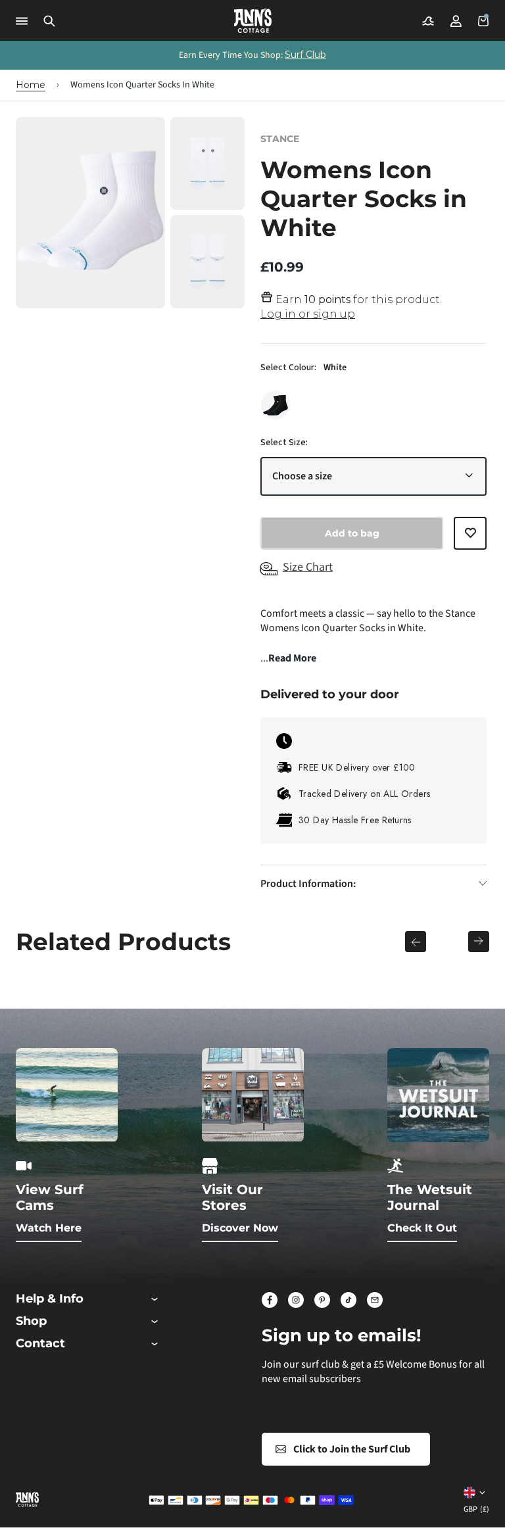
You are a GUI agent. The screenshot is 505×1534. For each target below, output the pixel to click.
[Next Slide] (478, 941)
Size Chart (308, 567)
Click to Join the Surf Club (351, 1449)
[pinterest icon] (322, 1300)
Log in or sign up (307, 314)
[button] (49, 21)
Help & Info (50, 1299)
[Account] (456, 21)
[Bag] (483, 21)
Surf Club (305, 54)
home (30, 85)
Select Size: (284, 442)
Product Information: (308, 883)
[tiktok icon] (348, 1300)
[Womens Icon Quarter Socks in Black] (275, 405)
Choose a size (302, 476)
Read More (292, 658)
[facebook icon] (269, 1300)
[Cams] (428, 21)
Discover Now (240, 1228)
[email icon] (375, 1300)
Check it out (422, 1228)
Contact (40, 1344)
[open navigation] (22, 21)
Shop (31, 1321)
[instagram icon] (296, 1300)
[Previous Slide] (415, 941)
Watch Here (49, 1228)
